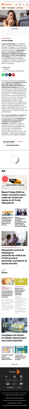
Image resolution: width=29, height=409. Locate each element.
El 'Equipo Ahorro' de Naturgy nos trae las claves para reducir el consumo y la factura (7, 221)
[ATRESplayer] (23, 4)
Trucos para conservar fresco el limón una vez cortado (20, 357)
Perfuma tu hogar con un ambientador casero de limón (7, 357)
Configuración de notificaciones (10, 405)
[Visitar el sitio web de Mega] (14, 380)
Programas (11, 8)
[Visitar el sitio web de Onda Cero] (8, 384)
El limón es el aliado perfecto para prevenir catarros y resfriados (20, 291)
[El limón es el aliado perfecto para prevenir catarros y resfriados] (21, 281)
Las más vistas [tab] (8, 141)
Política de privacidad (17, 398)
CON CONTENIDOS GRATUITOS (11, 247)
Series (4, 8)
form (3, 270)
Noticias (20, 8)
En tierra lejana (6, 1)
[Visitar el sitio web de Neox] (21, 376)
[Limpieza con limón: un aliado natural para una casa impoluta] (14, 325)
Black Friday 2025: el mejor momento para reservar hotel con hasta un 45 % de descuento (14, 197)
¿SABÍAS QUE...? (20, 287)
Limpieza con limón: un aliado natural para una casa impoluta (14, 338)
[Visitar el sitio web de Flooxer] (19, 387)
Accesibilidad (23, 405)
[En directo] (16, 4)
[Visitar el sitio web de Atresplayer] (11, 387)
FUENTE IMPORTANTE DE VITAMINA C (7, 288)
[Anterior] (1, 1)
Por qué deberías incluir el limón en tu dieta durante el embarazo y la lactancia (7, 294)
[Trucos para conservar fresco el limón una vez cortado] (21, 349)
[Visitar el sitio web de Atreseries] (21, 380)
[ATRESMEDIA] (14, 372)
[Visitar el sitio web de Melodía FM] (21, 384)
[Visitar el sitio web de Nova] (8, 380)
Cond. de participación (20, 400)
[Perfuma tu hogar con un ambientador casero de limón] (8, 349)
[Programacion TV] (20, 4)
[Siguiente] (28, 1)
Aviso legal (8, 398)
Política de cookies (8, 400)
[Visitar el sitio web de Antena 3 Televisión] (8, 376)
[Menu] (27, 4)
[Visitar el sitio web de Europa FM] (14, 384)
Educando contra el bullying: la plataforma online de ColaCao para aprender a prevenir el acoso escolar (14, 257)
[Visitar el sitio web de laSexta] (14, 376)
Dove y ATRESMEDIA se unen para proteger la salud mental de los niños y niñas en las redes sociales (21, 222)
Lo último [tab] (19, 141)
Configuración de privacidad (14, 402)
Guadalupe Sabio (12, 145)
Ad (3, 171)
